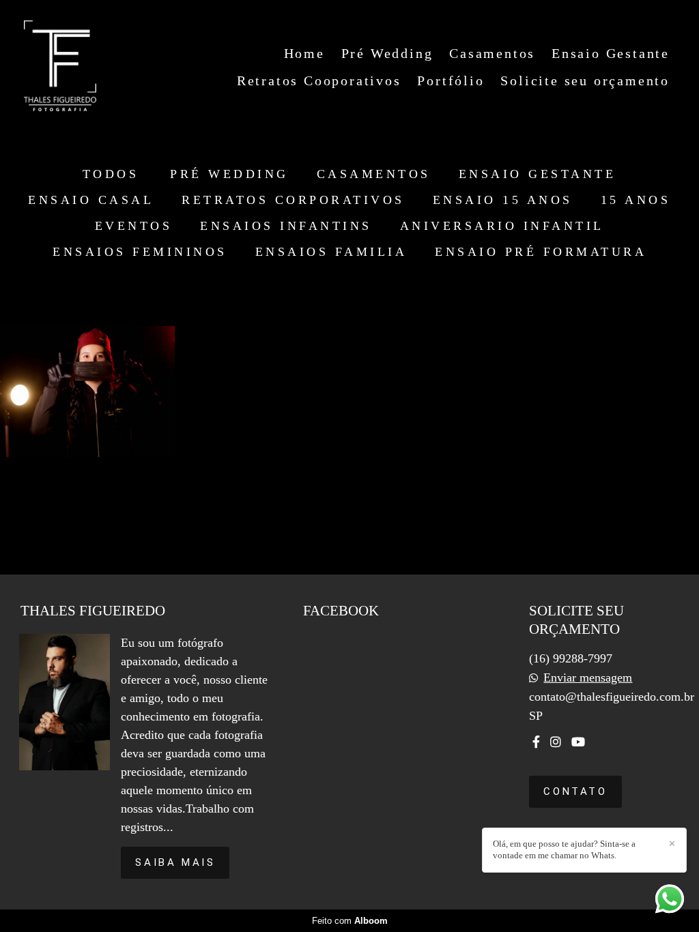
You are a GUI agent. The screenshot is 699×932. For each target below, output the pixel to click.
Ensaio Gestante (611, 53)
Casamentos (492, 53)
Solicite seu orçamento (585, 80)
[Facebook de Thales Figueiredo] (536, 742)
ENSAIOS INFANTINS (286, 226)
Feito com (350, 921)
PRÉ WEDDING (229, 174)
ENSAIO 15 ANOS (503, 200)
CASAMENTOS (374, 174)
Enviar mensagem (587, 677)
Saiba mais (175, 862)
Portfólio (450, 80)
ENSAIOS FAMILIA (331, 252)
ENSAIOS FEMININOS (140, 252)
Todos (111, 174)
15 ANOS (636, 200)
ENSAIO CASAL (91, 200)
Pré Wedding (387, 53)
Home (304, 53)
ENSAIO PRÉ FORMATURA (540, 252)
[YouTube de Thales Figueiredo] (578, 742)
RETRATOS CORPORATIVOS (293, 200)
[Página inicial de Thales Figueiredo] (60, 66)
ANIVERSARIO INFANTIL (502, 226)
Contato (575, 791)
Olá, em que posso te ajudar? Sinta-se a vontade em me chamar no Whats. (564, 849)
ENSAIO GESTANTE (537, 174)
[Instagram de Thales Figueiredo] (555, 742)
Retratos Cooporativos (319, 80)
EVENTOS (134, 226)
